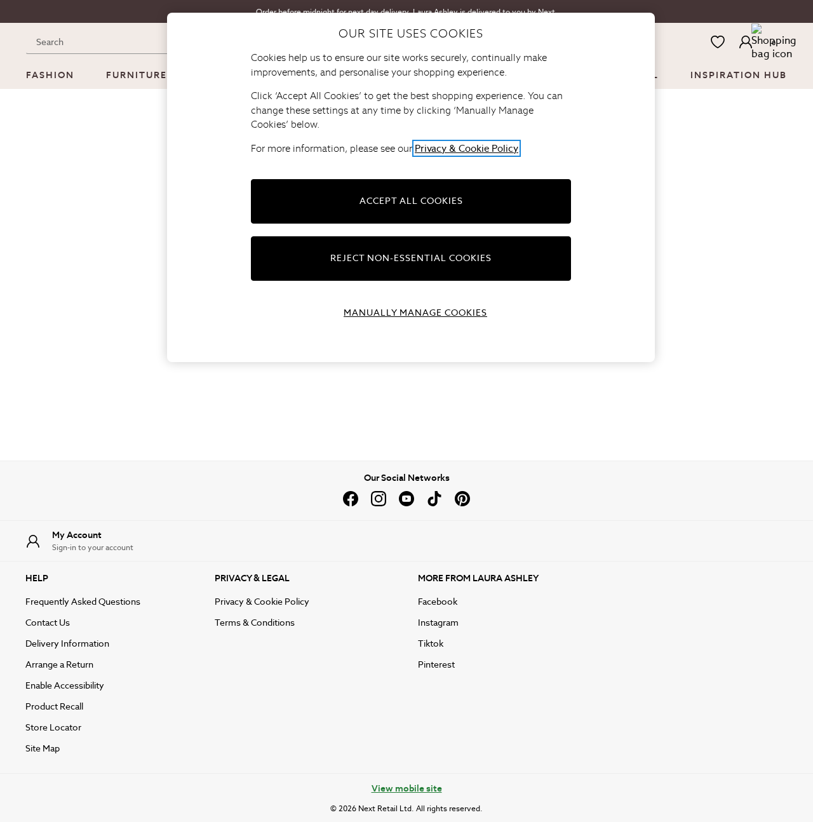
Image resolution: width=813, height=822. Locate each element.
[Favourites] (718, 42)
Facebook (437, 601)
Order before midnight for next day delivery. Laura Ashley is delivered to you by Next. (407, 12)
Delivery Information (67, 643)
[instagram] (379, 499)
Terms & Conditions (255, 622)
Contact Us (47, 622)
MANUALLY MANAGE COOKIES (415, 312)
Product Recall (54, 706)
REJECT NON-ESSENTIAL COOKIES (411, 258)
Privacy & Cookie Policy (262, 601)
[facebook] (351, 499)
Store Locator (53, 727)
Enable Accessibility (64, 685)
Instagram (438, 622)
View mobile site (407, 788)
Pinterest (436, 664)
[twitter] (462, 499)
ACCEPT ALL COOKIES (411, 200)
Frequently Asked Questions (82, 601)
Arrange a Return (59, 664)
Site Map (42, 748)
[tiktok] (434, 499)
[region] (411, 187)
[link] (746, 42)
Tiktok (430, 643)
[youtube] (406, 499)
